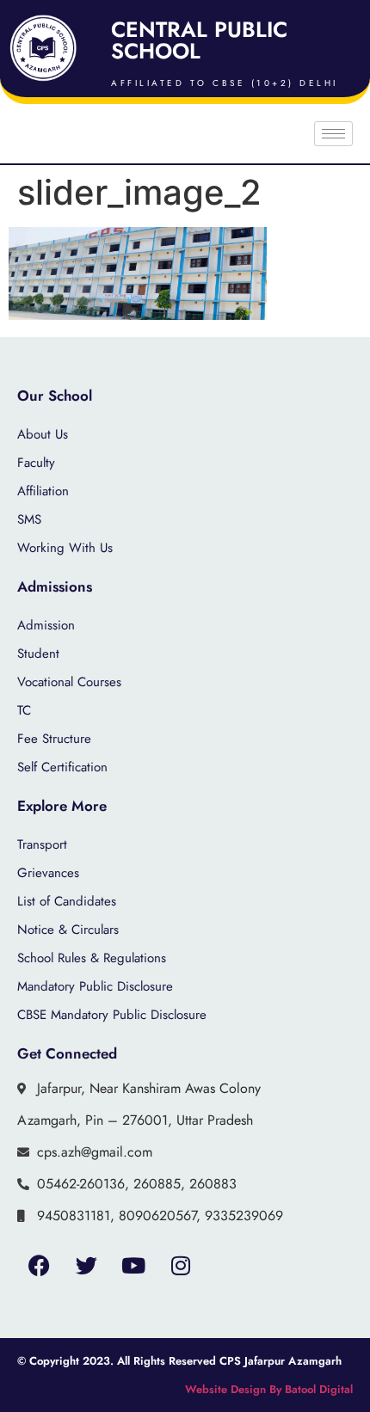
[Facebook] (38, 1264)
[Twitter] (86, 1264)
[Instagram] (180, 1264)
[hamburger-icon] (333, 133)
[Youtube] (133, 1264)
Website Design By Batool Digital (269, 1389)
